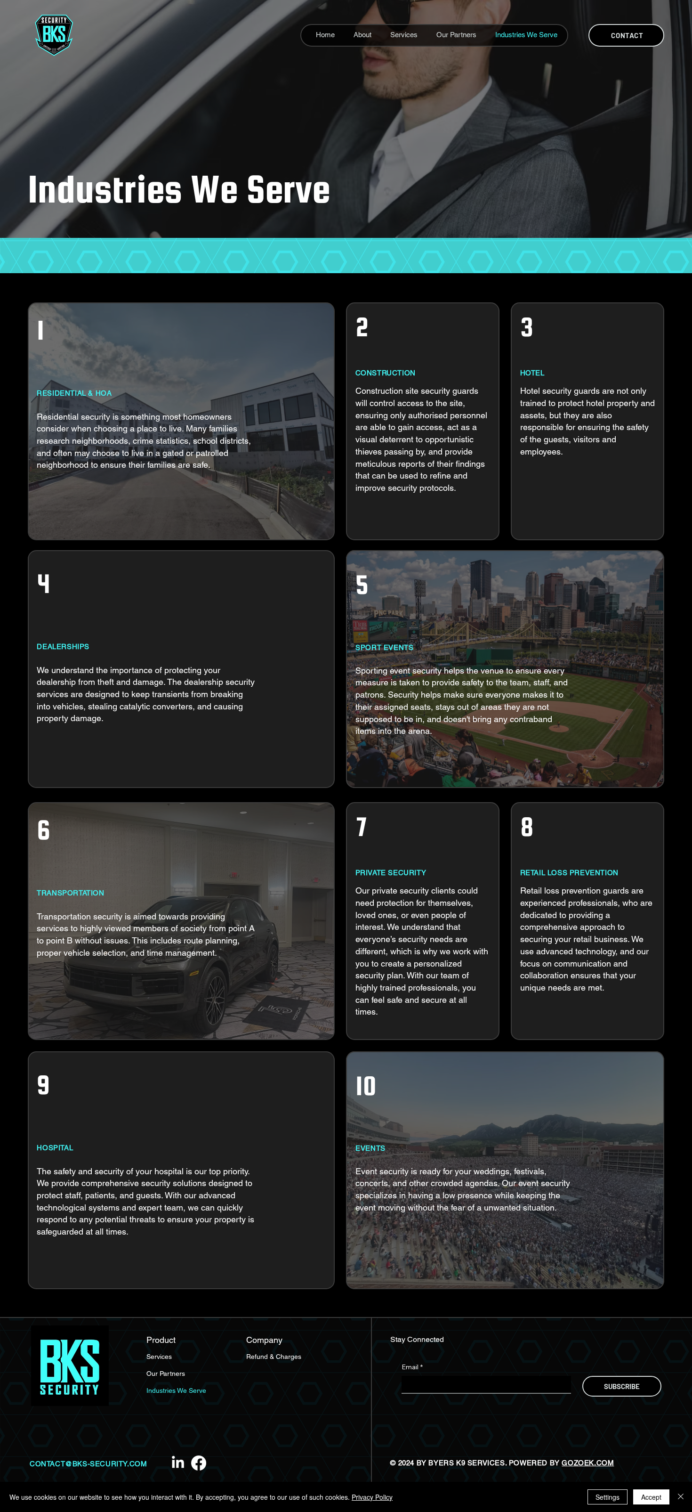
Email (412, 1367)
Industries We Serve (176, 1390)
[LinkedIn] (177, 1463)
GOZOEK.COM (588, 1463)
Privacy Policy (372, 1497)
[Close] (680, 1496)
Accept (651, 1497)
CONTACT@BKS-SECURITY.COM (88, 1464)
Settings (607, 1497)
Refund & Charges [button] (273, 1356)
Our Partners (165, 1373)
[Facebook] (198, 1463)
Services (159, 1356)
